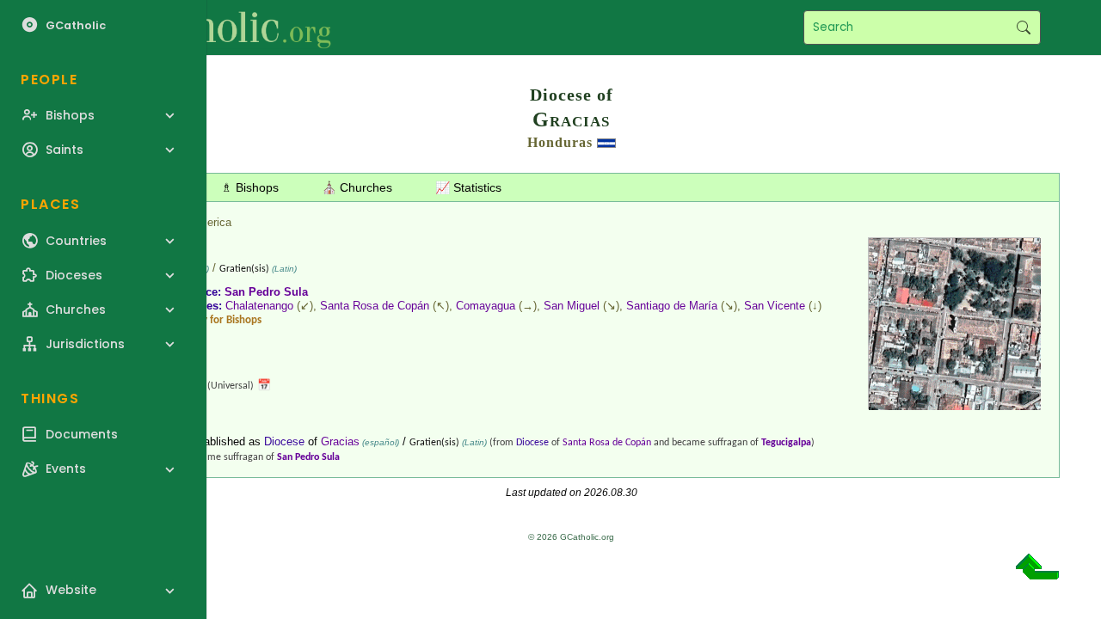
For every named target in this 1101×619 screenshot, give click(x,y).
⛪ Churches (357, 187)
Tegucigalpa (786, 443)
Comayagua (485, 305)
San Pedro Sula (266, 291)
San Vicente (774, 305)
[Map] (955, 403)
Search (1023, 27)
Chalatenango (259, 305)
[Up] (1037, 573)
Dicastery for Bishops (212, 320)
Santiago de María (671, 305)
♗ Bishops (250, 187)
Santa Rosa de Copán (374, 305)
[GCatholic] (212, 27)
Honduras (560, 142)
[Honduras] (606, 142)
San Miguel (572, 305)
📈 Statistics (468, 187)
